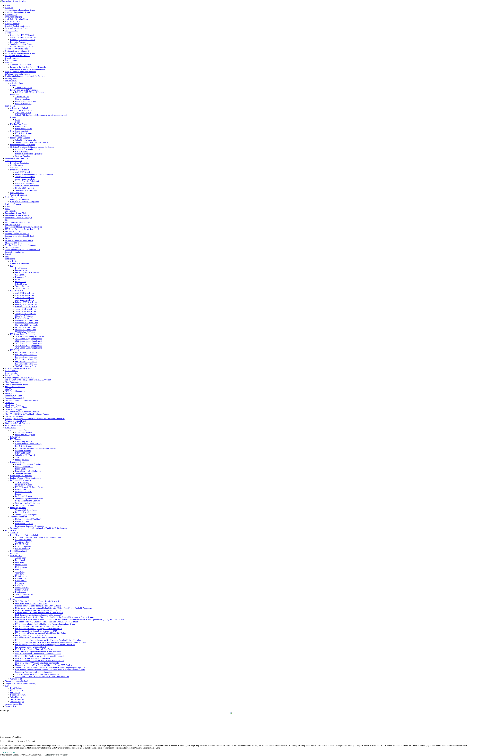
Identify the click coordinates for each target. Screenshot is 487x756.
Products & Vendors (23, 512)
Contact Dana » (9, 752)
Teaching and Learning (24, 505)
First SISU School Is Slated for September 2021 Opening (38, 610)
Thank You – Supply (13, 409)
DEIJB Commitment (18, 551)
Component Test (11, 30)
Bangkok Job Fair (12, 24)
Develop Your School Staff (21, 110)
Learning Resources (23, 489)
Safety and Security (23, 453)
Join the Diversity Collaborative (28, 181)
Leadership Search (17, 462)
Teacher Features (22, 286)
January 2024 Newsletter (25, 177)
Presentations (20, 282)
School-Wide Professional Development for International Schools (41, 115)
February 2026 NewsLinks (26, 307)
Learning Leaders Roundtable (17, 234)
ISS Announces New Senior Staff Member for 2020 (36, 631)
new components (12, 247)
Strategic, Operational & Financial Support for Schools (32, 147)
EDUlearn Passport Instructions (17, 74)
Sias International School (15, 387)
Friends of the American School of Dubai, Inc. (28, 67)
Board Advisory (21, 151)
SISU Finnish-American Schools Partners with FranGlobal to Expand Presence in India (50, 670)
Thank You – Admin (13, 405)
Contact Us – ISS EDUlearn (22, 35)
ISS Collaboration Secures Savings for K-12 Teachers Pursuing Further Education (48, 640)
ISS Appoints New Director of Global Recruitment (35, 638)
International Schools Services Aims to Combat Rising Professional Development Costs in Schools (54, 617)
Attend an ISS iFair (23, 87)
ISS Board (14, 553)
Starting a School (22, 460)
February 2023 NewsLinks (26, 302)
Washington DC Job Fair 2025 (17, 423)
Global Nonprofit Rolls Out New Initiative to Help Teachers (39, 613)
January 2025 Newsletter (25, 179)
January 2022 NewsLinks (25, 311)
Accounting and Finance (20, 430)
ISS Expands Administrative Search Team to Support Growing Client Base (45, 645)
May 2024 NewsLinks (24, 316)
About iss (9, 8)
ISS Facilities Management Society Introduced (23, 227)
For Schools (10, 106)
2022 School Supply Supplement (28, 341)
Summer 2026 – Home (14, 396)
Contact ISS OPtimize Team (16, 49)
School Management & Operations (29, 498)
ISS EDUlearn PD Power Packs (28, 487)
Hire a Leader (20, 469)
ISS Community (16, 690)
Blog (12, 266)
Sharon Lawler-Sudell (24, 594)
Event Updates (21, 268)
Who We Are (10, 530)
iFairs (17, 122)
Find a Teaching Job (23, 103)
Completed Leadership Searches (28, 464)
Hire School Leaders (23, 129)
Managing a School (23, 450)
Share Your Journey (13, 382)
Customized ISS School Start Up (28, 444)
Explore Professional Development (24, 90)
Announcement (11, 14)
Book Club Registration (19, 163)
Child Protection (16, 165)
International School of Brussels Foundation (27, 69)
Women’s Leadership (18, 195)
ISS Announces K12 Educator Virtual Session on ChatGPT (39, 626)
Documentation (11, 60)
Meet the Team (16, 555)
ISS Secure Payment (13, 231)
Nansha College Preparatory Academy (20, 245)
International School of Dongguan (18, 218)
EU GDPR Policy (22, 544)
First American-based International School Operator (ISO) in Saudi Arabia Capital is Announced (53, 608)
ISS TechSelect (16, 350)
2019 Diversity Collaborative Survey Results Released (37, 601)
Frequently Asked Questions (16, 158)
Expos (17, 119)
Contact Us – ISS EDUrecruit (23, 37)
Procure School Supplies (20, 138)
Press (7, 256)
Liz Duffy (19, 585)
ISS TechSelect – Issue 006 (26, 364)
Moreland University (23, 492)
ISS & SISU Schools (23, 133)
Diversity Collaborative (19, 170)
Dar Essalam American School (17, 56)
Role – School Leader (14, 375)
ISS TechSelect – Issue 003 (26, 357)
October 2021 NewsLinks (25, 329)
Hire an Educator (22, 521)
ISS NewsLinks (16, 291)
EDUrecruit (15, 437)
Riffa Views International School (18, 368)
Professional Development (20, 480)
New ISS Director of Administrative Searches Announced (38, 654)
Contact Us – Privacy (23, 542)
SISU (17, 457)
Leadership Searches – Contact (22, 40)
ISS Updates (20, 275)
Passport (18, 494)
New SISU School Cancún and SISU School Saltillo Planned (39, 660)
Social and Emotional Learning (27, 501)
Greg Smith (19, 569)
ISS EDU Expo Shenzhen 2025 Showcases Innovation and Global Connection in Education (52, 642)
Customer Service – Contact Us (17, 51)
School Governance (23, 473)
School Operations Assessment (22, 145)
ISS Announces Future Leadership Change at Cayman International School (45, 624)
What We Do (10, 428)
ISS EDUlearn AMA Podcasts (27, 272)
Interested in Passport (23, 485)
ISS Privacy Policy (22, 549)
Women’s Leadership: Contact (22, 46)
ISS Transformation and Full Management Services (35, 448)
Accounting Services (23, 432)
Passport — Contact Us (14, 252)
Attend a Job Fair (22, 97)
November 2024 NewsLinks (26, 323)
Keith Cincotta (21, 576)
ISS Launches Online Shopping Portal (30, 647)
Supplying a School (18, 508)
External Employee (23, 546)
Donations (9, 62)
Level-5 (18, 279)
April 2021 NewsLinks (24, 293)
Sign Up (8, 389)
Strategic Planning (22, 156)
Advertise (14, 261)
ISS (6, 220)
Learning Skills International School (19, 236)
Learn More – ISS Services (21, 476)
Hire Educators (21, 126)
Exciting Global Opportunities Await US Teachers (25, 76)
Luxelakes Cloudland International (19, 240)
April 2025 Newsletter (24, 172)
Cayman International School (16, 28)
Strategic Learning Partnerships (27, 503)
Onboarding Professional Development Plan (22, 250)
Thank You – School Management (18, 407)
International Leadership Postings (28, 471)
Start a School (20, 135)
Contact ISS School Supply (26, 510)
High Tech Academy (13, 204)
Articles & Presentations (19, 263)
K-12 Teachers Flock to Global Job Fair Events (34, 649)
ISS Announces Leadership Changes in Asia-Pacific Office (38, 629)
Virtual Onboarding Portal (15, 421)
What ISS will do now (14, 425)
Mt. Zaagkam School (13, 243)
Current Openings (22, 99)
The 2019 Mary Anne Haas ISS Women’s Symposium (37, 674)
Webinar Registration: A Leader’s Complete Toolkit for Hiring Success (38, 528)
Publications (10, 259)
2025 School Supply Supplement (28, 348)
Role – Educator (11, 371)
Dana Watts (19, 562)
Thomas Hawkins (22, 597)
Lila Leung (19, 583)
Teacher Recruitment (18, 517)
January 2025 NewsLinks (25, 313)
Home (7, 5)
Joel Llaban (19, 571)
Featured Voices (21, 270)
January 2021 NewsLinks (25, 309)
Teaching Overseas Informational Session (21, 400)
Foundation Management (25, 434)
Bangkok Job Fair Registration (17, 26)
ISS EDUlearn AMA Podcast (17, 222)
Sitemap (8, 393)
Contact (8, 33)
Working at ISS (16, 679)
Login (7, 238)
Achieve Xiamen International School (20, 10)
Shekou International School (16, 384)
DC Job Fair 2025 (12, 58)
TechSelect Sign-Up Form (25, 366)
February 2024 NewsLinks (26, 304)
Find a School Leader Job (25, 101)
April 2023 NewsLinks (24, 298)
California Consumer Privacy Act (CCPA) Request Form (38, 537)
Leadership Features (23, 277)
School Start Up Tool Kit (25, 455)
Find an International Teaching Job (29, 519)
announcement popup (13, 17)
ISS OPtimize (15, 439)
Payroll (8, 254)
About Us (14, 533)
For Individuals (11, 81)
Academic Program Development (28, 149)
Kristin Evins (20, 578)
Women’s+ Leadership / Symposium (24, 202)
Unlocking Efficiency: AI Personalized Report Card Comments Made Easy (35, 419)
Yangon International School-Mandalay (21, 683)
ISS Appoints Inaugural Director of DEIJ (31, 635)
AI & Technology (22, 482)
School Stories (21, 284)
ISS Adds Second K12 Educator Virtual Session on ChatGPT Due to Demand (46, 622)
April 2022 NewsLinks (24, 295)
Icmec (7, 208)
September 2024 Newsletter (26, 190)
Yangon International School (16, 681)
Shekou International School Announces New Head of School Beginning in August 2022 (51, 667)
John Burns (19, 574)
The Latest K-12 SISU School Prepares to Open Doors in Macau (42, 676)
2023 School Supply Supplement (28, 343)
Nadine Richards (22, 587)
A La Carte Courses (23, 113)
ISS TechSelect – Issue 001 (26, 352)
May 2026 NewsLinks (24, 318)
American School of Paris (20, 65)
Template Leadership (13, 704)
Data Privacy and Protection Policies (24, 535)
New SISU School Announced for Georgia (32, 658)
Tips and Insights (22, 288)
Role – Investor (11, 373)
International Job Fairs (24, 524)
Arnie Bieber (20, 558)
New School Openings (19, 131)
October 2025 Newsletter (25, 188)
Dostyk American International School (20, 72)
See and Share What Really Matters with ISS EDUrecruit (28, 380)
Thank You (9, 403)
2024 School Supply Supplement (28, 345)
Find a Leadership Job (24, 466)
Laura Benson (21, 581)
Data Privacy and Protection (56, 755)
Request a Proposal (17, 42)
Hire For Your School (18, 124)
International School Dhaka (16, 213)
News (12, 599)
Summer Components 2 (14, 398)
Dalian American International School (20, 53)
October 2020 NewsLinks (25, 327)
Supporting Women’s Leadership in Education (33, 672)
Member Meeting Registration (27, 186)
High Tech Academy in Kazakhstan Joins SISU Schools (38, 615)
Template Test (10, 706)
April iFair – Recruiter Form (16, 19)
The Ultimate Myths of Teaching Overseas (22, 412)
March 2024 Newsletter (24, 183)
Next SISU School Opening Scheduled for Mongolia (37, 663)
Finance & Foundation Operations (28, 154)
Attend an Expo (16, 83)
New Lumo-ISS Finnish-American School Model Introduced (39, 656)
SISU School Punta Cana (15, 391)
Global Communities (13, 161)
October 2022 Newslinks (25, 332)
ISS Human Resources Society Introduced (22, 229)
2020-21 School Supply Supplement (29, 336)
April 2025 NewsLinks (24, 300)
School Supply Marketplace (26, 140)
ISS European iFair (12, 224)
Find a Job (14, 94)
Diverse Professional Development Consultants (34, 174)
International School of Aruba (17, 215)
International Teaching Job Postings (29, 526)
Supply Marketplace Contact (21, 44)
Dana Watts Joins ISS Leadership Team (31, 603)
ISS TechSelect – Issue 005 (26, 361)
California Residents (23, 539)
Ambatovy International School (17, 12)
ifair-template (10, 211)
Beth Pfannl (20, 560)
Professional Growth (23, 496)
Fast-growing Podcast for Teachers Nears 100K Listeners (38, 606)
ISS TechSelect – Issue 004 (26, 359)
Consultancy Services (23, 441)
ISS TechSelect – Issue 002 (26, 355)
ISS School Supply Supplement (22, 334)
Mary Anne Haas (17, 193)
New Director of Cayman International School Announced (38, 651)
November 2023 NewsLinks (26, 320)
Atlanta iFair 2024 (12, 21)
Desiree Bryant (21, 567)
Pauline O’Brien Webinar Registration (25, 478)
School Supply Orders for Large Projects (31, 142)
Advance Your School (19, 108)
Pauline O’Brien (21, 590)
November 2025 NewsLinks (26, 325)
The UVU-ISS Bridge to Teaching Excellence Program (27, 414)
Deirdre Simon (21, 565)
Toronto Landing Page (14, 416)
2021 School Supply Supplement (28, 339)
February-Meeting (12, 78)
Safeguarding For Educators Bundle (19, 377)
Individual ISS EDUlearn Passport (29, 92)
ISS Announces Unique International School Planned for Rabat (40, 633)
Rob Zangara (20, 592)
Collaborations (16, 167)
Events (13, 85)
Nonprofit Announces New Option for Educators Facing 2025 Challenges (44, 665)
